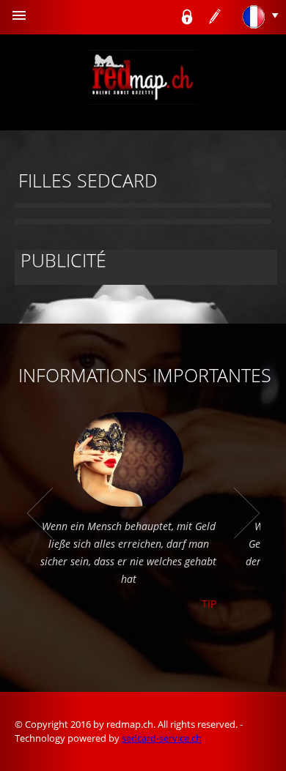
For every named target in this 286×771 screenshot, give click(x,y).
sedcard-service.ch (162, 738)
